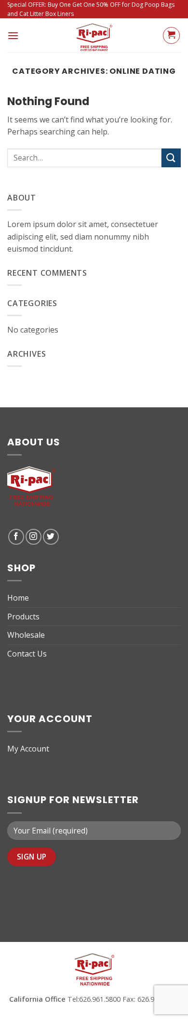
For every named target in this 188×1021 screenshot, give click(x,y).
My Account (28, 748)
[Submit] (171, 157)
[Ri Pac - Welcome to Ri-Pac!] (94, 35)
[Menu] (13, 35)
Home (18, 597)
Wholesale (26, 635)
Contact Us (27, 653)
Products (23, 616)
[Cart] (171, 35)
